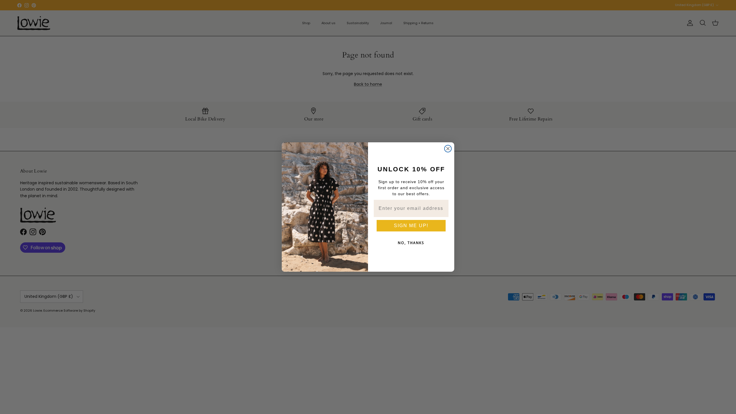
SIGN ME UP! (411, 225)
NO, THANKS (411, 242)
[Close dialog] (447, 148)
